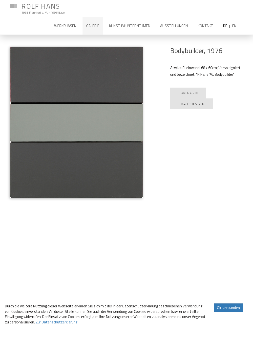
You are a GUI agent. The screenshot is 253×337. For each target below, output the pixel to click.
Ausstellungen (174, 26)
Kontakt (205, 26)
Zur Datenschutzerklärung (56, 322)
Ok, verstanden (228, 307)
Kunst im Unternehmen (129, 26)
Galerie (92, 26)
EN (234, 26)
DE (225, 26)
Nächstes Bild (192, 103)
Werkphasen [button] (65, 26)
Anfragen (189, 92)
